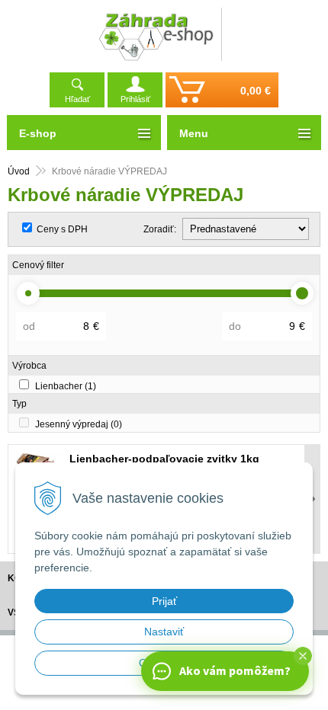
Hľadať (77, 99)
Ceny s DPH (62, 229)
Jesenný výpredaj (78, 424)
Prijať (164, 601)
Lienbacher (65, 386)
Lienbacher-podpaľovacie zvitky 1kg (164, 459)
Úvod (19, 171)
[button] (303, 656)
